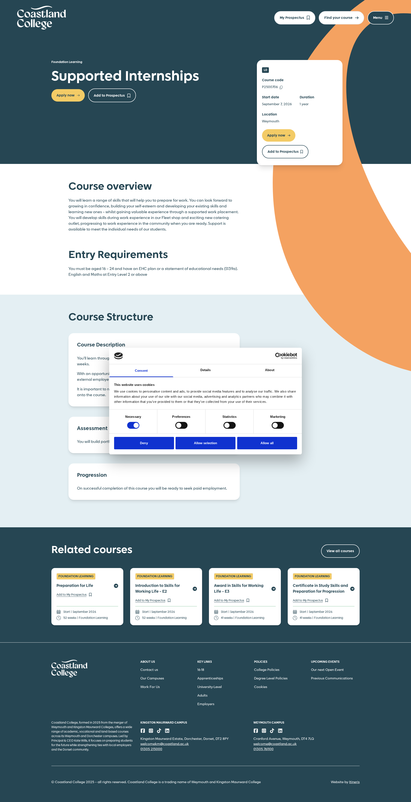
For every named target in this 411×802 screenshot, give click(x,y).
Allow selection (205, 443)
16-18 (200, 670)
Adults (202, 695)
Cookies (260, 687)
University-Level (209, 687)
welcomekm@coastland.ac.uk (164, 744)
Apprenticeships (210, 678)
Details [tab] (205, 370)
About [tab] (269, 370)
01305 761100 (263, 749)
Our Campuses (152, 678)
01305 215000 (151, 749)
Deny (144, 443)
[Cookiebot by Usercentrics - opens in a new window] (278, 356)
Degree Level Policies (270, 678)
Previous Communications (332, 678)
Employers (205, 704)
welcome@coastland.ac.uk (275, 744)
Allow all (267, 443)
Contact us (149, 670)
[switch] (181, 425)
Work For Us (150, 687)
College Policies (266, 670)
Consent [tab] (141, 370)
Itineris (354, 782)
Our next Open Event (327, 670)
